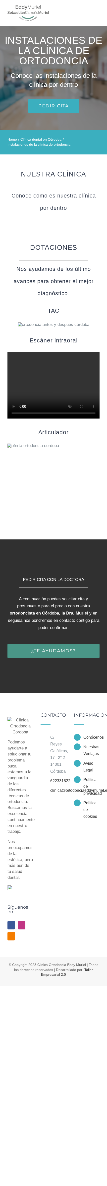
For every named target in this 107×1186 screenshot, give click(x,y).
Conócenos (91, 737)
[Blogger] (11, 936)
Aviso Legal (88, 766)
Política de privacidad (91, 786)
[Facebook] (11, 925)
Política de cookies (90, 810)
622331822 (58, 781)
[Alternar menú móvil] (98, 10)
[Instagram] (21, 925)
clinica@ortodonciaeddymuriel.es (58, 790)
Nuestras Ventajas (91, 750)
